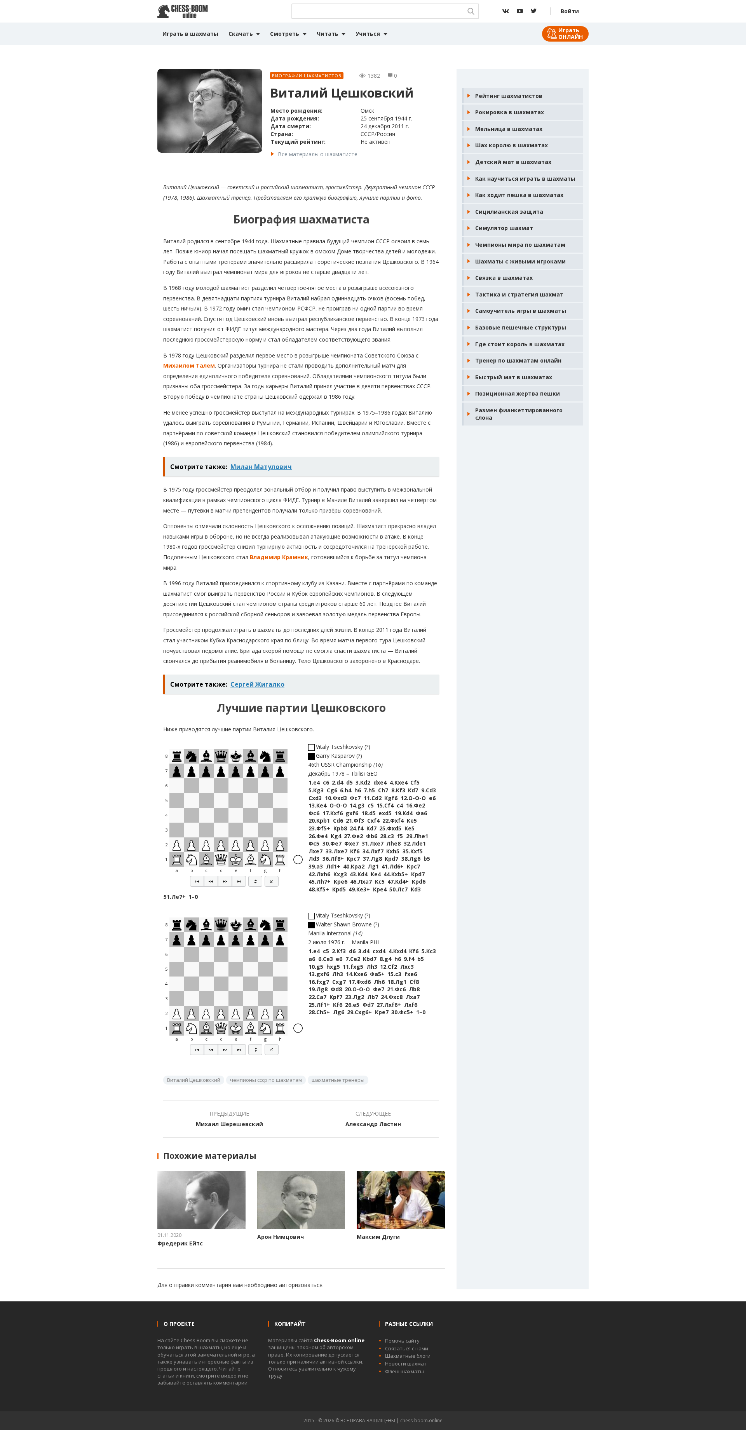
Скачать (240, 33)
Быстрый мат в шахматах (513, 377)
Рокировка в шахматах (509, 112)
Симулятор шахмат (504, 228)
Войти (570, 11)
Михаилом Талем (189, 365)
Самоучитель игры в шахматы (520, 310)
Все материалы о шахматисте (317, 154)
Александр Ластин (373, 1124)
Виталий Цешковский (193, 1079)
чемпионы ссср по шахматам (266, 1079)
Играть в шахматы (190, 33)
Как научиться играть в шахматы (525, 178)
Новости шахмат (406, 1363)
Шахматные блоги (408, 1355)
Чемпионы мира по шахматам (520, 244)
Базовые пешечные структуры (520, 327)
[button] (197, 881)
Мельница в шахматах (508, 129)
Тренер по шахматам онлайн (518, 360)
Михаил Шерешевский (229, 1124)
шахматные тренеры (338, 1079)
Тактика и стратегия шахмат (519, 294)
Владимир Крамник (279, 557)
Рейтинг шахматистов (508, 95)
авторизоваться (300, 1285)
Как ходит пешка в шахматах (519, 195)
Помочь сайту (402, 1340)
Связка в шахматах (504, 277)
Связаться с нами (406, 1348)
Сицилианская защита (509, 211)
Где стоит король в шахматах (520, 344)
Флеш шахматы (404, 1371)
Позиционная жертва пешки (517, 393)
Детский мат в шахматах (513, 162)
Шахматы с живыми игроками (520, 261)
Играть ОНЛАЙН (570, 33)
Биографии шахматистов (307, 75)
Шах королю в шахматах (511, 145)
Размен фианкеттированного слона (519, 414)
